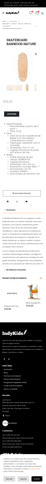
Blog (6, 372)
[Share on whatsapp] (17, 201)
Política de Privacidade (13, 386)
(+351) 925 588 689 (13, 441)
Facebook (4, 359)
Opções (23, 479)
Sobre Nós (8, 369)
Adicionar (11, 114)
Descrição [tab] (10, 210)
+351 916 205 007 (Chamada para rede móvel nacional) (20, 4)
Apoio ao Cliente (10, 389)
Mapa (7, 415)
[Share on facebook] (7, 201)
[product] (12, 292)
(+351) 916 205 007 (12, 435)
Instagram (9, 359)
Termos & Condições (12, 376)
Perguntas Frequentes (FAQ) (15, 382)
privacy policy (34, 469)
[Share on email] (26, 201)
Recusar (9, 479)
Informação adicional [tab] (16, 270)
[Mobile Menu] (4, 13)
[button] (41, 278)
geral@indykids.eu (14, 447)
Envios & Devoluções (12, 379)
